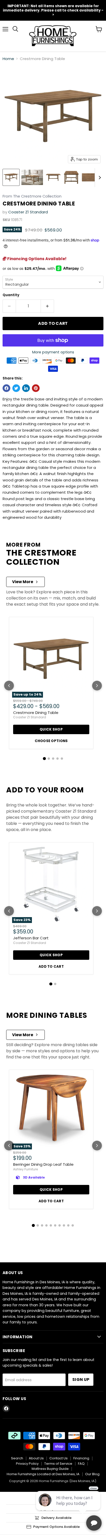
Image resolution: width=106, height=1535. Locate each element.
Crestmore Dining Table (35, 712)
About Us (36, 1458)
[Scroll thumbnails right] (99, 177)
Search (17, 1458)
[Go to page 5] (62, 758)
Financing (81, 1458)
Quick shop (51, 729)
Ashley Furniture (25, 1169)
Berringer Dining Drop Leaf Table (43, 1164)
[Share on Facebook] (6, 388)
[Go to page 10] (73, 1225)
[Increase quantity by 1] (47, 306)
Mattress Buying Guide (50, 1468)
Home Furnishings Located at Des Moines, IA (43, 1474)
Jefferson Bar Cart (31, 938)
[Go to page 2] (49, 758)
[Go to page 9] (68, 1225)
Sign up (80, 1379)
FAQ (81, 1463)
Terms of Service (58, 1463)
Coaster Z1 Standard (28, 212)
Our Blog (92, 1474)
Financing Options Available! (36, 258)
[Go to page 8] (64, 1225)
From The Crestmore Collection (32, 196)
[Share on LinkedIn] (26, 388)
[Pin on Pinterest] (36, 388)
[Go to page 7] (59, 1225)
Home (8, 58)
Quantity (11, 295)
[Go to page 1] (44, 758)
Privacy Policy (27, 1463)
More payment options (53, 352)
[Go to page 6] (55, 1225)
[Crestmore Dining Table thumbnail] (11, 177)
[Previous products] (9, 685)
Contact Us (58, 1458)
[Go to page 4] (57, 758)
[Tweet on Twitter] (16, 388)
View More (22, 581)
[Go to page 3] (53, 758)
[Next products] (97, 685)
